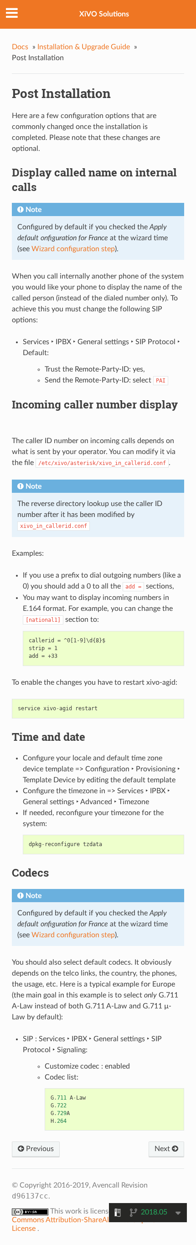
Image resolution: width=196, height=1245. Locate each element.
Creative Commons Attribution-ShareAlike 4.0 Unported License (91, 1220)
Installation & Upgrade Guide (83, 47)
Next (163, 1148)
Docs (20, 47)
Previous (39, 1148)
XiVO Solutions (104, 14)
